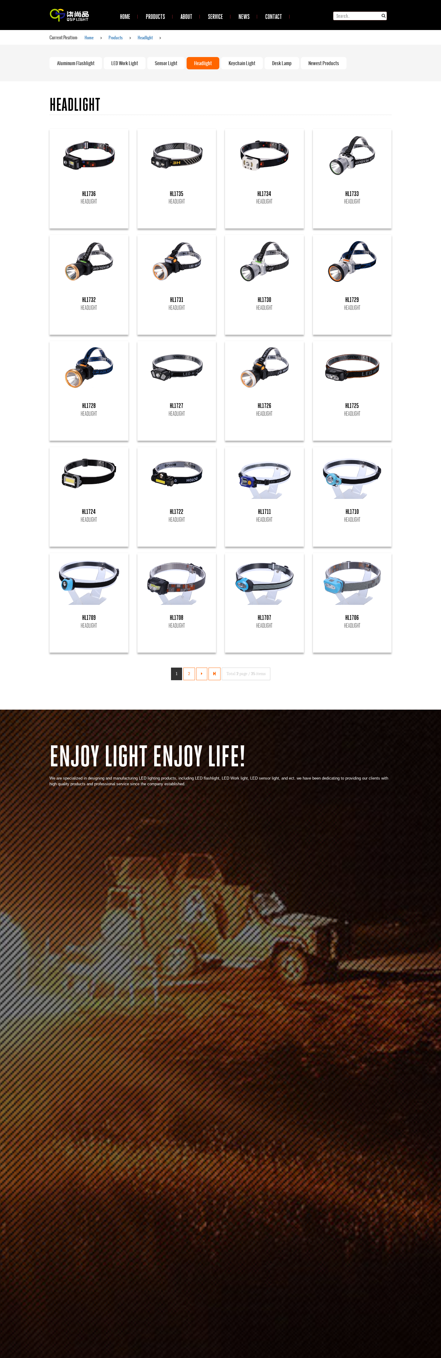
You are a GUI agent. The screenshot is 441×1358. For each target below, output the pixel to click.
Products (155, 16)
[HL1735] (177, 155)
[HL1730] (264, 261)
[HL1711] (264, 473)
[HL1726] (264, 367)
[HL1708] (177, 579)
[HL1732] (89, 261)
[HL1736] (89, 155)
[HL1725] (352, 367)
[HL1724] (89, 473)
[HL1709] (89, 579)
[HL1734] (264, 155)
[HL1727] (177, 367)
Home (89, 38)
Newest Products (323, 63)
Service (215, 16)
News (244, 16)
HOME (125, 16)
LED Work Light (124, 63)
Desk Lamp (282, 63)
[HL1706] (352, 579)
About (186, 16)
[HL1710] (352, 473)
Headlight (145, 38)
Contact (273, 16)
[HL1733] (352, 155)
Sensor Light (166, 63)
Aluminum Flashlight (75, 63)
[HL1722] (177, 473)
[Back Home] (69, 7)
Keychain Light (242, 63)
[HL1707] (264, 579)
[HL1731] (177, 261)
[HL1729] (352, 261)
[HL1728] (89, 367)
